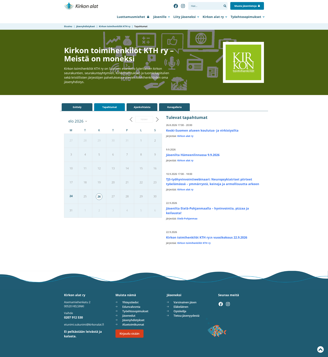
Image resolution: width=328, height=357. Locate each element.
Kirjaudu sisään (129, 333)
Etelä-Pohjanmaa (187, 218)
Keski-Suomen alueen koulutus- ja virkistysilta (202, 130)
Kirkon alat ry (213, 17)
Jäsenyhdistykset (133, 320)
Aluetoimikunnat (133, 324)
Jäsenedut (128, 316)
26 (99, 196)
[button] (225, 6)
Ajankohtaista (142, 107)
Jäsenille (160, 17)
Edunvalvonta (131, 307)
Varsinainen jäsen (185, 302)
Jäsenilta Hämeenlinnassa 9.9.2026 (193, 155)
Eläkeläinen (181, 307)
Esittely (77, 107)
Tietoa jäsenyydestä (186, 316)
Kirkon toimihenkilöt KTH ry (194, 243)
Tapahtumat (109, 107)
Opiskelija (180, 311)
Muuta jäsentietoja (245, 6)
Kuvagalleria (174, 107)
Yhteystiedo (130, 302)
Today (144, 119)
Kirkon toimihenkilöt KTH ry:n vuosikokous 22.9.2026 (206, 237)
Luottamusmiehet (131, 17)
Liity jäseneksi (184, 17)
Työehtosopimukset (246, 17)
